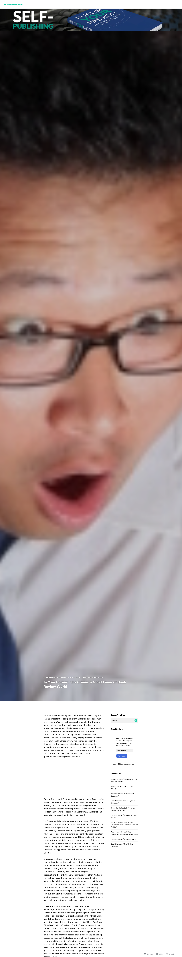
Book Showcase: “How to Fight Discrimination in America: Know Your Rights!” (124, 824)
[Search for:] (124, 721)
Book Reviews (50, 677)
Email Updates (117, 729)
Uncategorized (95, 677)
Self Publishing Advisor (13, 4)
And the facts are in (71, 728)
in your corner (81, 677)
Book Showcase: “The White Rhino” (123, 839)
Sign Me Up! (121, 756)
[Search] (136, 720)
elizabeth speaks (65, 677)
